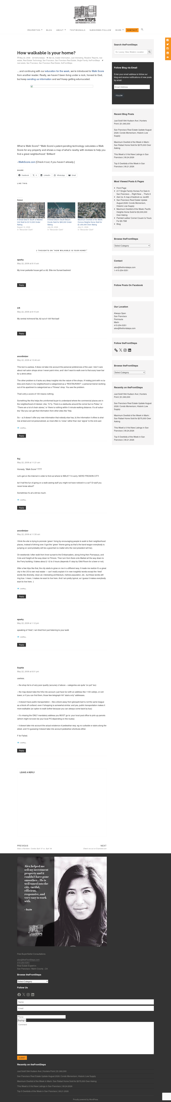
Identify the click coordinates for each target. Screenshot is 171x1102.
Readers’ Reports (91, 57)
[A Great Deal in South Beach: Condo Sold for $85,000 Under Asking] (61, 210)
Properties (34, 30)
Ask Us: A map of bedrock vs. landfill (133, 196)
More (119, 30)
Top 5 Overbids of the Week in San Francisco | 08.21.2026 (129, 165)
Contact (132, 30)
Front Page (121, 187)
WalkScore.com (27, 161)
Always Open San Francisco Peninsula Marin (120, 318)
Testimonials (77, 30)
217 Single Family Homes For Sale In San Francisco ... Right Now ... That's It (134, 192)
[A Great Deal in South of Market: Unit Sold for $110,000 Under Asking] (31, 210)
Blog (49, 30)
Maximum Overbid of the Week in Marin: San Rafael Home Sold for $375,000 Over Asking (132, 145)
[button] (142, 29)
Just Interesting (77, 57)
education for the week (57, 71)
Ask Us (51, 57)
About (60, 30)
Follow (119, 95)
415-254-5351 (120, 325)
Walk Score (98, 71)
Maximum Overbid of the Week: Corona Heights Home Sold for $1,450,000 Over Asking (90, 222)
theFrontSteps (94, 60)
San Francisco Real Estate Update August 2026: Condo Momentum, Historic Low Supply (132, 132)
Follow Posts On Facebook (128, 285)
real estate (21, 63)
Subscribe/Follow (100, 30)
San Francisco (48, 60)
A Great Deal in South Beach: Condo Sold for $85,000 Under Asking (59, 222)
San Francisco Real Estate (65, 60)
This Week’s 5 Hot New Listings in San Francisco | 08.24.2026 (131, 156)
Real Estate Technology (32, 60)
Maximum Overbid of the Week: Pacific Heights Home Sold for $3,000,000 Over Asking (134, 212)
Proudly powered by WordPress (85, 1099)
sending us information (39, 79)
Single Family (82, 60)
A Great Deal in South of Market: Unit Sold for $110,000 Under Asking (30, 222)
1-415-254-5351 (121, 270)
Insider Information (62, 57)
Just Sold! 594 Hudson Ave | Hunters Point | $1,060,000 (41, 1071)
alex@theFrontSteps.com (28, 959)
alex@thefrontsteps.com (124, 267)
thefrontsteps (39, 57)
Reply (21, 285)
